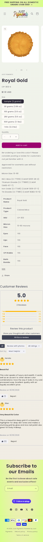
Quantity (5, 132)
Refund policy (20, 532)
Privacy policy (32, 532)
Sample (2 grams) (12, 101)
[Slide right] (26, 70)
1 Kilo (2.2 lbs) (10, 127)
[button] (4, 13)
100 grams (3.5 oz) (13, 111)
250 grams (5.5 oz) (13, 117)
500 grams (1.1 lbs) (13, 122)
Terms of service (22, 535)
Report (13, 396)
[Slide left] (16, 70)
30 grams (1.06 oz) (13, 106)
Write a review (21, 337)
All (2, 346)
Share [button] (7, 275)
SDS (3, 269)
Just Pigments (18, 529)
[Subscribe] (35, 488)
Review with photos (15, 346)
